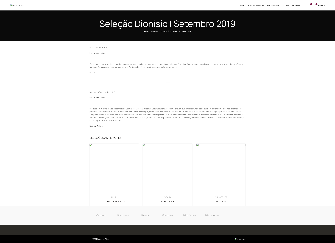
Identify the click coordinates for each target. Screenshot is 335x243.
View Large (137, 146)
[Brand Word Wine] (123, 215)
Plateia (221, 201)
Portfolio (155, 31)
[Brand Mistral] (145, 215)
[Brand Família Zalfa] (190, 215)
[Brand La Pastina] (167, 215)
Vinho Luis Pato (114, 201)
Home (146, 31)
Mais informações (97, 53)
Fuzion (92, 72)
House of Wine (102, 239)
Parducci (167, 201)
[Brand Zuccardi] (101, 215)
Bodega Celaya (96, 126)
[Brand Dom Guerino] (212, 215)
